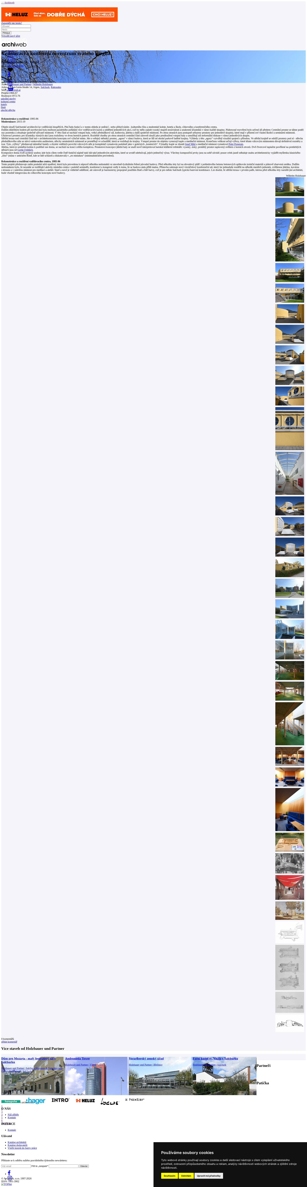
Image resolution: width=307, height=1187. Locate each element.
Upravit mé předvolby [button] (208, 1175)
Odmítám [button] (186, 1175)
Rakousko (56, 87)
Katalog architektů (17, 1142)
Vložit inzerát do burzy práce (22, 1148)
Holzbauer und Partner (19, 84)
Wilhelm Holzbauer (43, 84)
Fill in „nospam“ (39, 1166)
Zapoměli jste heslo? (11, 23)
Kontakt (12, 1117)
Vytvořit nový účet (10, 36)
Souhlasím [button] (169, 1175)
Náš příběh (13, 1114)
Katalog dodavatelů (17, 1145)
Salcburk (45, 87)
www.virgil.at (13, 90)
